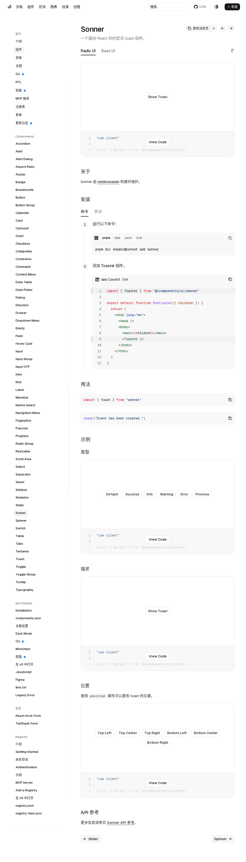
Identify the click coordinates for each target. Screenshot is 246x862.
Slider (20, 505)
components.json (28, 618)
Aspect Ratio (25, 167)
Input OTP (23, 367)
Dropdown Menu (27, 321)
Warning (166, 494)
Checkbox (23, 244)
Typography (24, 590)
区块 (42, 7)
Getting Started (27, 752)
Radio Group (25, 444)
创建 (77, 7)
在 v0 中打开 (24, 664)
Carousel (22, 228)
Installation (24, 610)
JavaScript (24, 672)
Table (20, 536)
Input (19, 351)
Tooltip (21, 582)
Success (132, 494)
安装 (19, 58)
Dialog (20, 297)
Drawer (21, 313)
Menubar (22, 397)
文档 (19, 7)
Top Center (128, 733)
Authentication (26, 767)
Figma (20, 680)
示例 (19, 775)
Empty (20, 328)
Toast (20, 559)
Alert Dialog (24, 159)
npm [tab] (117, 238)
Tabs (19, 544)
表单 (19, 115)
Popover (22, 428)
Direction (22, 305)
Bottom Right (157, 742)
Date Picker (24, 290)
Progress (22, 436)
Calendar (22, 213)
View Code (158, 142)
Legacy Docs (25, 695)
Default (112, 494)
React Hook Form (28, 716)
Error (184, 494)
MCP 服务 (22, 98)
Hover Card (24, 344)
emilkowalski (108, 181)
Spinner (21, 520)
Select (20, 467)
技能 (19, 90)
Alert (19, 151)
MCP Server (24, 783)
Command (23, 267)
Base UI (108, 50)
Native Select (25, 405)
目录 (65, 7)
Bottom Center (206, 733)
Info (150, 494)
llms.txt (21, 687)
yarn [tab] (128, 238)
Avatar (20, 174)
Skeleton (22, 497)
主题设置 (22, 626)
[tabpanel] (157, 294)
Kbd (18, 382)
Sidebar (21, 490)
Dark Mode (24, 633)
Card (19, 221)
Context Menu (26, 274)
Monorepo (23, 649)
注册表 (20, 107)
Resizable (23, 451)
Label (20, 390)
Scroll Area (23, 459)
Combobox (24, 259)
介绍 (19, 41)
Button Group (25, 205)
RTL (18, 82)
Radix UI (88, 50)
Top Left (104, 733)
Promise (202, 494)
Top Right (152, 733)
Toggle (21, 567)
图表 (53, 7)
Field (19, 336)
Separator (23, 474)
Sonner (21, 513)
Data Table (24, 282)
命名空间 (22, 759)
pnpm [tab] (106, 238)
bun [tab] (139, 238)
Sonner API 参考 (120, 822)
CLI (18, 74)
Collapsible (24, 251)
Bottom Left (177, 733)
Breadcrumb (25, 190)
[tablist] (91, 213)
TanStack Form (27, 723)
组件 (30, 7)
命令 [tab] (84, 212)
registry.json (25, 806)
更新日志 (22, 123)
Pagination (23, 421)
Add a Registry (26, 790)
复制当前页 (201, 28)
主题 (19, 66)
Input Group (24, 359)
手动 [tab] (98, 212)
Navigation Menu (28, 413)
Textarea (22, 551)
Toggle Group (26, 574)
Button (20, 197)
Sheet (20, 482)
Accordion (23, 144)
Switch (20, 528)
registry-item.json (29, 813)
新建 (234, 7)
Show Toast (157, 97)
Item (19, 374)
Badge (20, 182)
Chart (20, 236)
